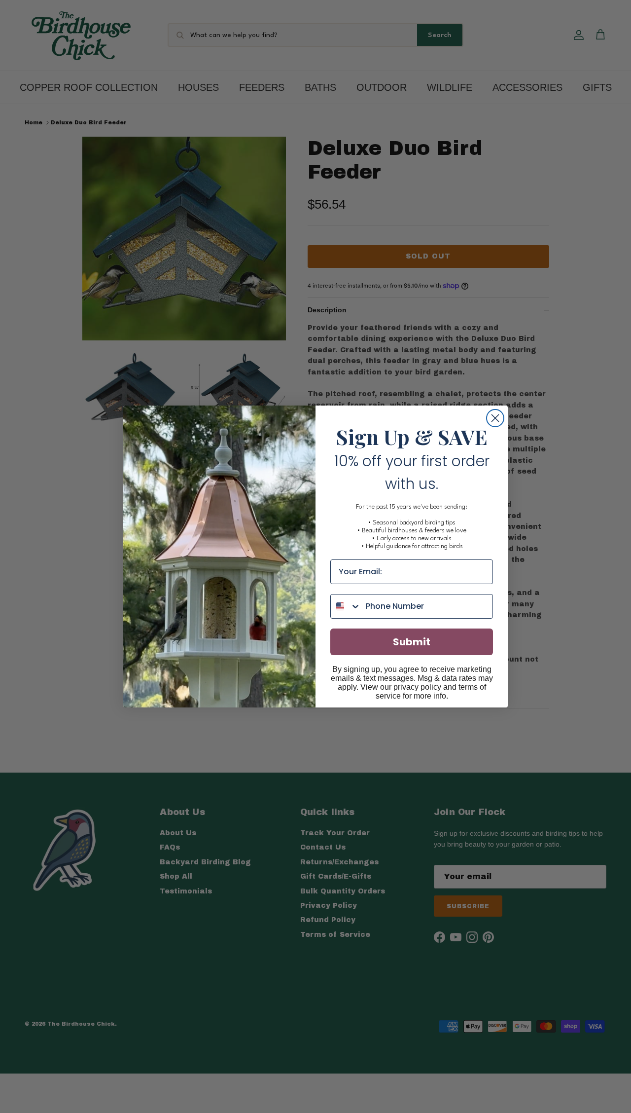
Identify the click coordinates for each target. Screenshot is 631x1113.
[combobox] (346, 606)
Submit (411, 642)
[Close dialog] (495, 418)
